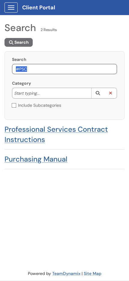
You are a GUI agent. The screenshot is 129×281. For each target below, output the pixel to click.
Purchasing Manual (36, 159)
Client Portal (38, 7)
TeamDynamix (66, 273)
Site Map (92, 273)
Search (19, 59)
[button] (97, 93)
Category (21, 83)
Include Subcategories (39, 105)
